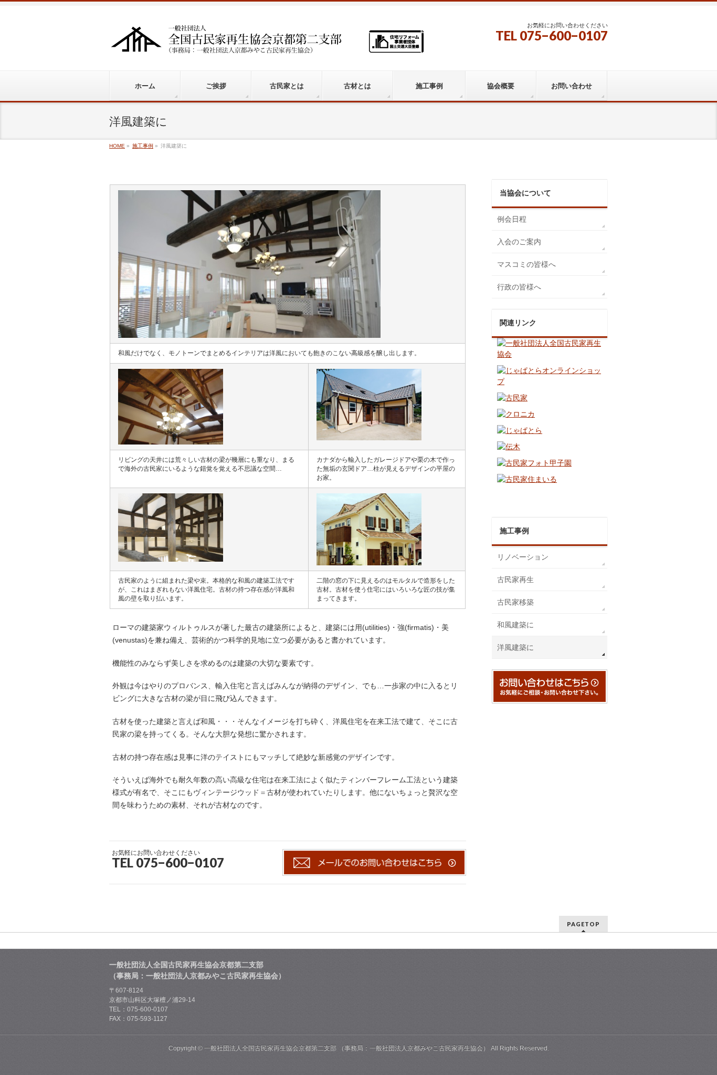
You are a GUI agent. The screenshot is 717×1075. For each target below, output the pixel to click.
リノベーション (523, 557)
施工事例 (514, 530)
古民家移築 (515, 602)
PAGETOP (583, 924)
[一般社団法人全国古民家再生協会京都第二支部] (266, 43)
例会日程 (511, 219)
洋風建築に (515, 647)
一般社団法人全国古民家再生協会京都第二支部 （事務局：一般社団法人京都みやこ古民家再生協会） (346, 1048)
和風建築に (515, 625)
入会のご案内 (519, 241)
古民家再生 (515, 579)
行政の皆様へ (519, 287)
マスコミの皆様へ (526, 264)
